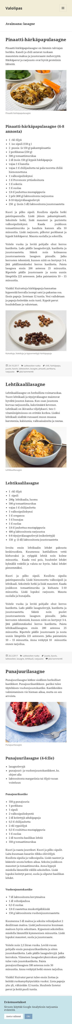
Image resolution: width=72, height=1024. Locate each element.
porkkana (51, 368)
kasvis (15, 368)
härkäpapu (55, 365)
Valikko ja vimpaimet (63, 11)
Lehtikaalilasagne (25, 384)
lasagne (34, 368)
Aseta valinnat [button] (13, 1016)
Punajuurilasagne (25, 671)
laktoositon (24, 368)
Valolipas (14, 8)
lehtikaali (29, 658)
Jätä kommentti (26, 371)
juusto (8, 368)
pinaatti (42, 368)
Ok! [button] (28, 1016)
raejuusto (10, 371)
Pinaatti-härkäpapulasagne (36, 39)
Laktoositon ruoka (32, 365)
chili (47, 365)
